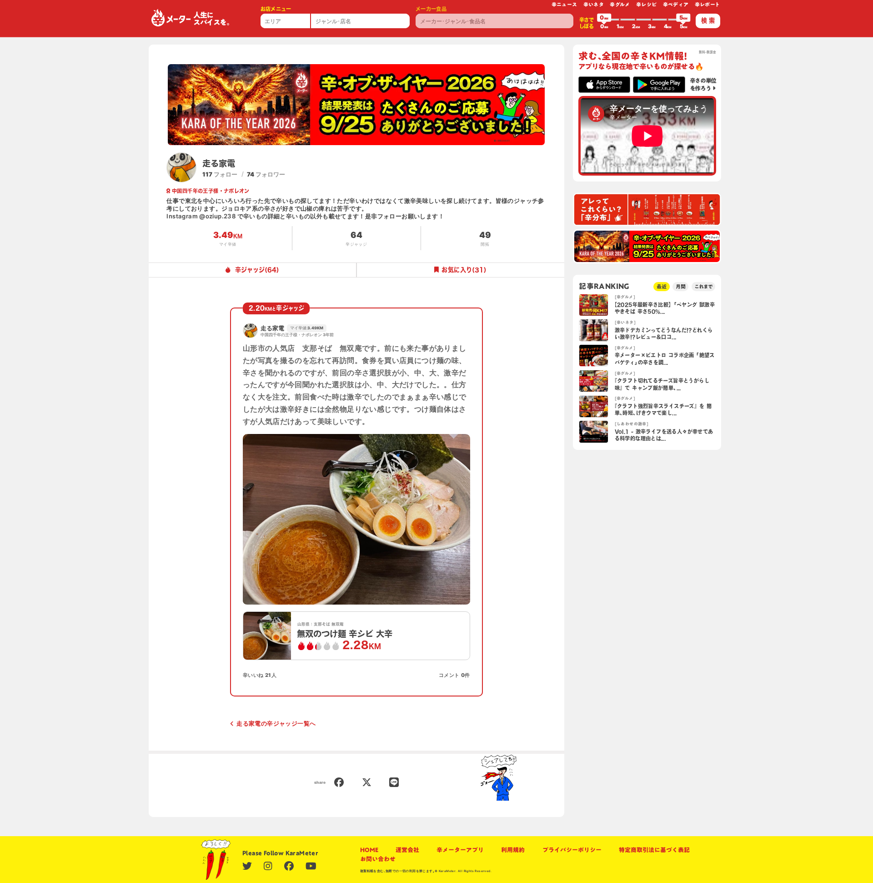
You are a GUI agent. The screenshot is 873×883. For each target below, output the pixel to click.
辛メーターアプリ (460, 850)
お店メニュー (276, 8)
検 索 (708, 20)
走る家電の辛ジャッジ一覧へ (276, 723)
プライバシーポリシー (572, 850)
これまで (703, 286)
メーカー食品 (431, 8)
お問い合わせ (378, 859)
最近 (662, 286)
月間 (681, 286)
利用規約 (513, 850)
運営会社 (407, 850)
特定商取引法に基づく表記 (654, 850)
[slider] (604, 19)
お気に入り (464, 270)
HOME (369, 850)
